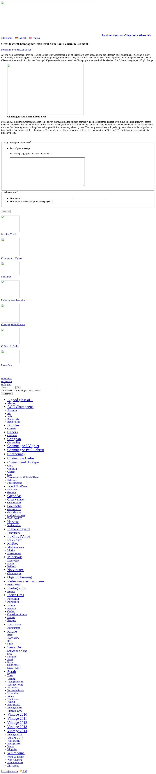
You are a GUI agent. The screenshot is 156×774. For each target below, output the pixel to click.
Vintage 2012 (17, 723)
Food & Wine (17, 486)
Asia (9, 416)
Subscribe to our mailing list (14, 390)
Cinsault (12, 468)
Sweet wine (14, 668)
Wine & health (15, 756)
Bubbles (13, 425)
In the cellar (14, 525)
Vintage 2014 (17, 731)
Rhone (12, 631)
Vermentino (12, 693)
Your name (15, 198)
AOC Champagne (20, 407)
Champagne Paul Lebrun (13, 324)
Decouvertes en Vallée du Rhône (23, 477)
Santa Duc (6, 276)
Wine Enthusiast (15, 762)
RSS (24, 771)
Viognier (12, 749)
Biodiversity (13, 419)
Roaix (10, 635)
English (36, 38)
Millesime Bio (14, 553)
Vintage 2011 (17, 718)
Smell (10, 659)
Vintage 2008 (14, 707)
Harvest (13, 522)
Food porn (12, 489)
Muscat (10, 563)
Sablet (10, 643)
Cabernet (11, 428)
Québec (11, 611)
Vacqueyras (12, 687)
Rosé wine (13, 637)
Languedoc (13, 532)
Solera (10, 662)
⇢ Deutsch (6, 381)
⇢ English (6, 384)
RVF (9, 641)
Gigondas (14, 496)
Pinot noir (13, 598)
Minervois (14, 557)
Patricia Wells (13, 584)
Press (11, 605)
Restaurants (13, 627)
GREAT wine (14, 502)
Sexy (9, 654)
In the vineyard (18, 529)
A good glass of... (20, 400)
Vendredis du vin (15, 690)
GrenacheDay (14, 509)
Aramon (12, 410)
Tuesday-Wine (15, 684)
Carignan (14, 439)
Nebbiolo (11, 566)
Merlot (11, 550)
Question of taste (17, 614)
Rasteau (11, 617)
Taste (10, 675)
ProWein (11, 608)
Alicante (11, 403)
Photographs (16, 588)
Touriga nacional (15, 681)
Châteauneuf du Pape (23, 462)
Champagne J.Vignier (11, 258)
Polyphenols (13, 601)
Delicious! (12, 480)
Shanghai (11, 656)
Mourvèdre (13, 560)
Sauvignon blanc (17, 650)
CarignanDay (13, 442)
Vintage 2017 (13, 741)
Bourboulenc (13, 421)
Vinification (13, 699)
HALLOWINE (14, 518)
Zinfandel (13, 765)
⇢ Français (6, 378)
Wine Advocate (14, 759)
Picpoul (11, 591)
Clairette (11, 471)
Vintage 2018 (13, 743)
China (10, 465)
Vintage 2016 (15, 737)
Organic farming (19, 577)
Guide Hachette (16, 515)
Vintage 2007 (13, 704)
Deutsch (22, 38)
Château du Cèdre (10, 346)
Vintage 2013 (17, 727)
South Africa (13, 665)
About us (13, 771)
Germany (11, 492)
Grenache (14, 506)
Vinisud (11, 701)
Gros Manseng (14, 512)
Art (9, 413)
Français (8, 38)
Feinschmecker (14, 482)
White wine (16, 753)
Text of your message (20, 148)
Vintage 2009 (14, 710)
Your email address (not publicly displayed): (31, 201)
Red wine (14, 624)
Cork (9, 474)
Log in (4, 771)
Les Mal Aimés (14, 540)
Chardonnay (16, 454)
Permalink (6, 49)
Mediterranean (15, 547)
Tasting (11, 678)
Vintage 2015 (14, 734)
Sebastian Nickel (23, 49)
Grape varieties (16, 499)
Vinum (10, 746)
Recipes (11, 620)
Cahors (12, 432)
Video (10, 696)
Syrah (11, 672)
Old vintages (14, 573)
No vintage (15, 570)
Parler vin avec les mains (13, 300)
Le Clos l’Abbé (8, 234)
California (12, 435)
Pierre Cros (6, 365)
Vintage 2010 (17, 714)
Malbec (12, 543)
